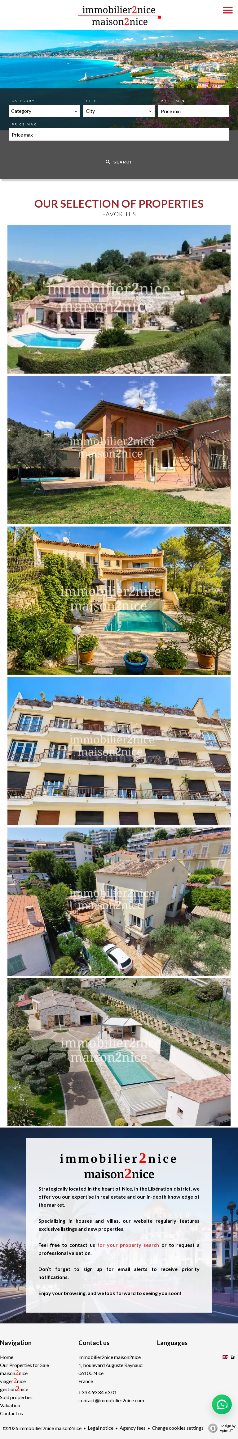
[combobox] (44, 111)
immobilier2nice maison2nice (109, 1357)
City (91, 101)
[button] (222, 1404)
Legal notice (100, 1428)
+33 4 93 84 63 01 (97, 1392)
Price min (173, 101)
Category (23, 101)
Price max (24, 124)
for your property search (127, 1245)
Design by (228, 1428)
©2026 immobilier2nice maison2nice (42, 1428)
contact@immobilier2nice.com (111, 1400)
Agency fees (133, 1428)
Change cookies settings (178, 1428)
